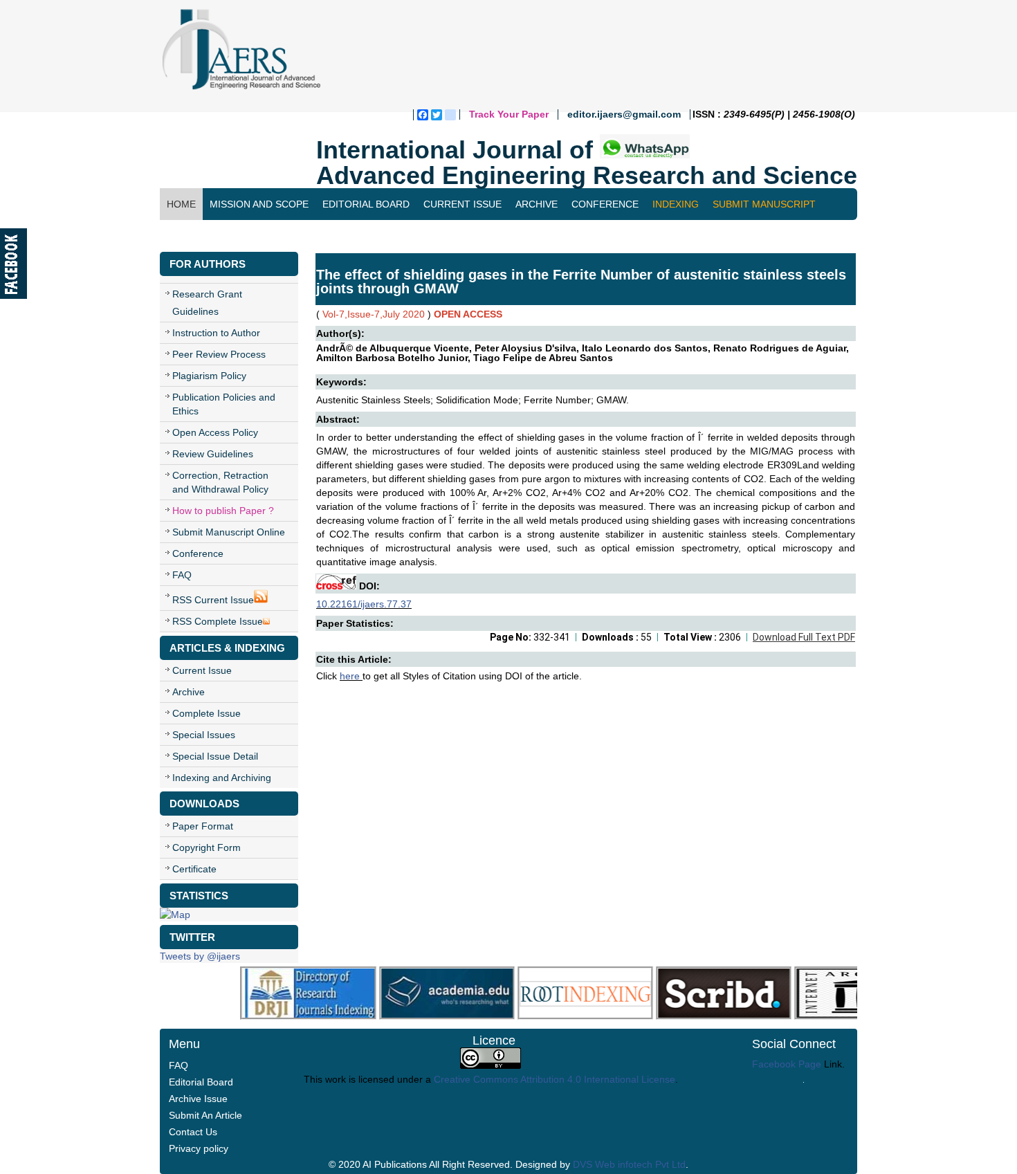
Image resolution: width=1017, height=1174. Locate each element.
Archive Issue (198, 1098)
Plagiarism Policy (209, 375)
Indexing (675, 204)
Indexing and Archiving (221, 777)
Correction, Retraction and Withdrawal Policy (220, 482)
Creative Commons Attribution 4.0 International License (554, 1079)
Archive (536, 204)
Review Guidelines (212, 453)
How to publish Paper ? (223, 510)
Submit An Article (205, 1115)
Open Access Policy (215, 432)
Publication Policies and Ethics (223, 404)
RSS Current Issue (213, 599)
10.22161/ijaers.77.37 (364, 603)
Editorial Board (366, 204)
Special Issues (203, 734)
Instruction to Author (216, 332)
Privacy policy (198, 1148)
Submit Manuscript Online (228, 532)
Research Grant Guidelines (207, 302)
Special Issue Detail (215, 756)
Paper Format (202, 826)
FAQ (182, 574)
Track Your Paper (509, 114)
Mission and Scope (259, 204)
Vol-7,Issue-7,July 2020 (373, 314)
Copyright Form (206, 847)
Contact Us (198, 235)
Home (181, 204)
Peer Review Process (219, 354)
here (351, 675)
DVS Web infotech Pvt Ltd (629, 1164)
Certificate (194, 868)
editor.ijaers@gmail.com (624, 114)
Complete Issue (206, 713)
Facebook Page (786, 1064)
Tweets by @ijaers (200, 956)
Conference (605, 204)
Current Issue (462, 204)
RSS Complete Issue (217, 621)
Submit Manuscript (764, 204)
